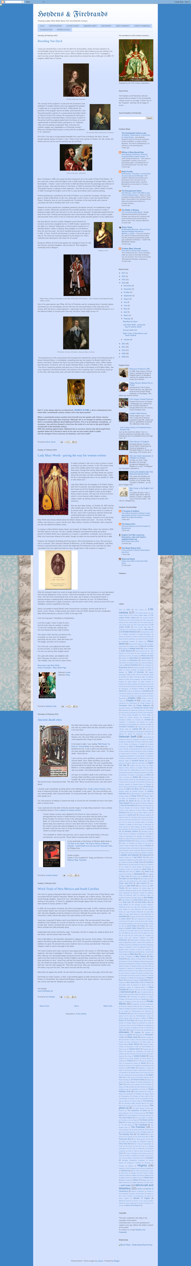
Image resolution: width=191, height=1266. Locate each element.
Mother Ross (149, 973)
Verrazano (148, 1162)
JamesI (129, 874)
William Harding (125, 1180)
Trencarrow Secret (145, 1153)
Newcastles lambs (124, 985)
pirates (135, 1008)
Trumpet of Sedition (131, 1155)
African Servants (139, 636)
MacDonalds (134, 940)
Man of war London (139, 942)
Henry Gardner (123, 827)
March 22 (150, 942)
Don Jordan (149, 742)
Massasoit (131, 963)
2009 (124, 354)
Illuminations (140, 860)
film (132, 779)
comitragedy (146, 717)
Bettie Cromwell (134, 677)
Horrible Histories (141, 850)
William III (136, 1180)
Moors (134, 973)
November (128, 289)
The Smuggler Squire (144, 1132)
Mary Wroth (141, 959)
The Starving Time (126, 1134)
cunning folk (137, 729)
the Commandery (143, 1098)
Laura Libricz (126, 919)
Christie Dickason (145, 703)
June (126, 306)
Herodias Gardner (131, 831)
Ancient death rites (50, 719)
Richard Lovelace (146, 1037)
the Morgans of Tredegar (145, 1122)
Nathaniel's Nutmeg (132, 980)
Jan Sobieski (149, 874)
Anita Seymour (140, 651)
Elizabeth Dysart (132, 758)
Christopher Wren (125, 705)
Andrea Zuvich (135, 648)
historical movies (130, 838)
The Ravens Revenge (137, 1129)
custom (148, 729)
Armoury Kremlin (146, 660)
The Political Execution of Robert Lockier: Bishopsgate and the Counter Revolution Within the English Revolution (136, 515)
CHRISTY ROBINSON (142, 26)
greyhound (122, 815)
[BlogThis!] (68, 442)
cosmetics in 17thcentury (127, 722)
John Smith (131, 886)
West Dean (124, 1173)
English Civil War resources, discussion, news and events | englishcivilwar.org (134, 537)
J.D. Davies (125, 867)
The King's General (137, 1113)
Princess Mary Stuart (144, 1020)
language (132, 916)
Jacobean (148, 867)
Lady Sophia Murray (132, 914)
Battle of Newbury (139, 670)
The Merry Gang (130, 1122)
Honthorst (143, 848)
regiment (121, 1035)
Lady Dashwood (136, 909)
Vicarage (121, 1166)
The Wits (150, 1139)
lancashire (123, 916)
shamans (121, 1068)
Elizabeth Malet (124, 760)
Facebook (82, 860)
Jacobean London (124, 869)
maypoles (122, 968)
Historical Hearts (128, 559)
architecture (133, 660)
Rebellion (131, 1030)
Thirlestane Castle (145, 1141)
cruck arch (147, 726)
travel (121, 1153)
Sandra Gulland (140, 1056)
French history (123, 786)
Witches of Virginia (141, 1198)
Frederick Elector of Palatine (142, 784)
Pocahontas (123, 1013)
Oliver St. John (133, 989)
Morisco (140, 973)
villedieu (130, 1166)
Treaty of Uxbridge (131, 1153)
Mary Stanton (131, 959)
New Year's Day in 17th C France (139, 982)
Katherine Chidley (138, 893)
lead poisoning (139, 919)
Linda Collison (144, 923)
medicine (130, 968)
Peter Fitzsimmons (147, 1004)
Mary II (151, 954)
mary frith (144, 954)
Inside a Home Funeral (96, 789)
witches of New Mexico (138, 1193)
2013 (124, 283)
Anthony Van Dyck (146, 655)
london (142, 926)
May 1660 (148, 966)
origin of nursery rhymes (144, 992)
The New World (126, 1125)
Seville (143, 1063)
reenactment (147, 1030)
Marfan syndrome (126, 944)
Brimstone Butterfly (138, 688)
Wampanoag (125, 1170)
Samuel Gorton (142, 1053)
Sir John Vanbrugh (124, 1075)
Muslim (132, 978)
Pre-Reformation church (143, 1016)
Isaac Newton (135, 864)
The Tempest (128, 1136)
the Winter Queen (139, 1139)
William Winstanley (124, 1182)
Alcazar (140, 639)
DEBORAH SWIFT (90, 26)
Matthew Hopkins (124, 966)
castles (129, 693)
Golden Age (147, 805)
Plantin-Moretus (136, 1011)
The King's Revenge (145, 1115)
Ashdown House (134, 662)
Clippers (133, 710)
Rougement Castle (133, 1046)
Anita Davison (126, 651)
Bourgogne (124, 688)
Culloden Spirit (123, 729)
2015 (124, 276)
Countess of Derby (145, 724)
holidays (148, 845)
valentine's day (138, 1158)
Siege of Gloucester (139, 1070)
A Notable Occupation (128, 634)
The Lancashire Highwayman (132, 212)
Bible (143, 677)
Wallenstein (149, 1168)
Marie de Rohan (136, 949)
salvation (121, 1053)
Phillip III (121, 1008)
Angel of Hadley (148, 648)
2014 (124, 280)
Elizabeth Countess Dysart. (136, 756)
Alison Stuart (127, 227)
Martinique (132, 952)
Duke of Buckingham (137, 746)
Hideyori (133, 834)
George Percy (136, 796)
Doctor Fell (140, 742)
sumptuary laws (124, 1089)
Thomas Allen (147, 1144)
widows (128, 1175)
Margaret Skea (123, 949)
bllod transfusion (133, 684)
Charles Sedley (146, 701)
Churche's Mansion (125, 708)
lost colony (134, 933)
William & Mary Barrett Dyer (133, 152)
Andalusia (124, 648)
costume (142, 722)
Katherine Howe (131, 895)
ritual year (145, 1039)
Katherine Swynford (125, 897)
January (127, 340)
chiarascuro (122, 703)
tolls (134, 1148)
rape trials (122, 1030)
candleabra (136, 691)
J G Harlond (149, 864)
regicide (137, 1032)
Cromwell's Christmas (127, 726)
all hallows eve (133, 646)
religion (129, 1035)
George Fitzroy (146, 793)
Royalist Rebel (134, 1049)
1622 (120, 609)
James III (121, 874)
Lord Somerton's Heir (146, 930)
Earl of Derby (125, 751)
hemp (129, 822)
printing (121, 1023)
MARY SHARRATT (122, 26)
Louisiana (148, 935)
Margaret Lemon (132, 947)
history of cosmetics (128, 843)
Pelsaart (128, 1001)
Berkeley (123, 677)
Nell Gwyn (144, 980)
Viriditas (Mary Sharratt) (131, 249)
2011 (124, 347)
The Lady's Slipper (125, 1117)
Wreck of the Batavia (133, 1205)
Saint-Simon (139, 1051)
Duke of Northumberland (133, 749)
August (127, 299)
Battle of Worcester (136, 672)
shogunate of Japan (144, 1068)
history (151, 841)
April (126, 312)
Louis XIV (127, 935)
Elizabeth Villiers (130, 763)
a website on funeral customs (70, 810)
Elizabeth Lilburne (145, 758)
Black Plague (132, 681)
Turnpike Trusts (144, 1155)
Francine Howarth (124, 784)
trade (141, 1151)
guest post (132, 815)
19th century (148, 629)
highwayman (130, 836)
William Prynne (147, 1180)
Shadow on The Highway (133, 1065)
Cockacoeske (149, 710)
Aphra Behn (133, 658)
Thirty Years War (125, 1144)
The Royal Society (129, 1132)
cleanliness (124, 710)
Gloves (140, 805)
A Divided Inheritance (129, 632)
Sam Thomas (131, 1053)
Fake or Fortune (124, 777)
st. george (136, 1084)
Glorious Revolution (128, 805)
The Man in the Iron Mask (129, 1120)
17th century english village (138, 615)
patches (143, 996)
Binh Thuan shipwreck (133, 679)
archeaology (122, 660)
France (149, 782)
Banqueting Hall (125, 667)
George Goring (123, 796)
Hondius (135, 848)
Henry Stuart (134, 829)
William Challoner (126, 1177)
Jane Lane (125, 876)
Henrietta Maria (139, 822)
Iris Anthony (124, 864)
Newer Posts (44, 1006)
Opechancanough (127, 992)
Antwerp (123, 658)
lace (129, 907)
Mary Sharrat (141, 956)
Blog (68, 675)
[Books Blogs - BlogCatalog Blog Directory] (135, 1245)
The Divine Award (135, 1101)
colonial (121, 717)
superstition (135, 1089)
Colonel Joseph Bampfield (129, 715)
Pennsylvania (135, 1004)
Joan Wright (133, 878)
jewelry (145, 876)
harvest (127, 819)
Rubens (121, 1051)
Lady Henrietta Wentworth (134, 912)
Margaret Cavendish (140, 944)
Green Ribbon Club (145, 812)
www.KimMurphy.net (45, 991)
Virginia (142, 1165)
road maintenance (133, 1042)
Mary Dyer (134, 954)
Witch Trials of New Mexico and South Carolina (68, 888)
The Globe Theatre (138, 1108)
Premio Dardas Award (126, 1018)
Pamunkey (122, 996)
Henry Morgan (135, 827)
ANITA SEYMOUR (55, 26)
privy (149, 1023)
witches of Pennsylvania (136, 1196)
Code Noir (124, 712)
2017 (124, 273)
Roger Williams (134, 1044)
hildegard (139, 836)
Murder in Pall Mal (147, 975)
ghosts (131, 801)
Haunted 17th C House (139, 819)
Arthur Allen (122, 662)
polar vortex (133, 1013)
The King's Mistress (131, 1115)
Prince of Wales (141, 1018)
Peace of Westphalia (142, 999)
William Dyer (148, 1177)
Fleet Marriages (140, 779)
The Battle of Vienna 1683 (140, 1096)
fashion (135, 777)
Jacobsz (136, 869)
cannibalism (146, 691)
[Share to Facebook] (73, 442)
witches (140, 1189)
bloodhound (144, 684)
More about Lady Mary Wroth (49, 665)
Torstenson (141, 1148)
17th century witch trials (142, 627)
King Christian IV (126, 900)
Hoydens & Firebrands (73, 14)
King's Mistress (123, 904)
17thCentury (122, 629)
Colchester (132, 712)
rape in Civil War (146, 1027)
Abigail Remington (145, 634)
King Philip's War (144, 902)
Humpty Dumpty (124, 857)
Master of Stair (140, 963)
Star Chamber (147, 1084)
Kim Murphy (148, 898)
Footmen (121, 782)
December (128, 286)
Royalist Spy (147, 1049)
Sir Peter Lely (129, 1077)
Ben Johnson (137, 674)
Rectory (139, 1030)
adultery (128, 636)
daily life (140, 731)
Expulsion (141, 775)
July (125, 302)
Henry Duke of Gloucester (143, 824)
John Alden (144, 878)
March (126, 315)
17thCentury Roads (135, 629)
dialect (144, 739)
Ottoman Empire (134, 994)
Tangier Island (149, 1094)
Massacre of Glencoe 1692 (140, 369)
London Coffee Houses (138, 413)
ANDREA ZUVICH (63, 30)
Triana (121, 1155)
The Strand (141, 1134)
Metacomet (147, 968)
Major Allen (128, 942)
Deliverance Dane (124, 739)
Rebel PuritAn (127, 172)
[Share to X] (71, 442)
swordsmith (129, 1094)
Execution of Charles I (128, 775)
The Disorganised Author (132, 191)
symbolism (139, 1094)
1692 (128, 609)
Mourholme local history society (130, 975)
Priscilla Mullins (131, 1023)
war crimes (136, 1170)
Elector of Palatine (139, 753)
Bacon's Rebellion (131, 665)
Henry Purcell (147, 827)
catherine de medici (139, 693)
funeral (121, 789)
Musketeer (124, 978)
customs (121, 731)
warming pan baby (147, 1170)
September (128, 296)
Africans (148, 636)
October (127, 292)
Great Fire (133, 812)
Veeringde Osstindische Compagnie (133, 1160)
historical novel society (144, 838)
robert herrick (146, 1042)
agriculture (132, 639)
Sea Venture (140, 1060)
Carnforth (121, 693)
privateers (142, 1023)
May (125, 309)
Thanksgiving (125, 1096)
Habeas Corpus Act (125, 817)
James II (148, 871)
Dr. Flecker (124, 744)
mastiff (149, 963)
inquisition (149, 862)
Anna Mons (130, 653)
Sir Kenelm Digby (138, 1075)
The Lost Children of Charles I (144, 1117)
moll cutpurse (149, 970)
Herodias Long (146, 831)
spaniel (128, 1084)
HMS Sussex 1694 (136, 845)
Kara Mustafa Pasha (145, 890)
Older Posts (107, 1006)
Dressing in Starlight (138, 744)
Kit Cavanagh (136, 904)
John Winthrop (133, 888)
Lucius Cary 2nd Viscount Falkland (132, 937)
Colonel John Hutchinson (145, 712)
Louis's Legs (138, 935)
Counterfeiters (132, 724)
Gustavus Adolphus (145, 815)
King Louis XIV (128, 902)
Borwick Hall (141, 686)
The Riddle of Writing (130, 210)
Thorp (120, 1146)
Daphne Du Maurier (125, 734)
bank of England (146, 665)
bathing (136, 667)
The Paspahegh (141, 1125)
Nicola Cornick (146, 985)
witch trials (126, 1185)
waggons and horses (137, 1168)
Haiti (134, 817)
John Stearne (143, 886)
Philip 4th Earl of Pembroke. (142, 1006)
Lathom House (148, 916)
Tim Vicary (128, 1146)
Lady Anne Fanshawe (140, 907)
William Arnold (149, 1175)
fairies (148, 775)
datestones (139, 734)
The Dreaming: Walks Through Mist (133, 1103)
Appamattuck (146, 658)
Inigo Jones (139, 862)
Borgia (134, 686)
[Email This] (66, 442)
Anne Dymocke (142, 653)
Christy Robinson (143, 705)
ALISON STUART (73, 26)
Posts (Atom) (81, 1014)
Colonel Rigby (146, 715)
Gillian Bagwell (124, 803)
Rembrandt (139, 1035)
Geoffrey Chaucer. (138, 791)
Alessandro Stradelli (128, 641)
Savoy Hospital (134, 1058)
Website (70, 860)
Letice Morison (148, 921)
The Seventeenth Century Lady (134, 133)
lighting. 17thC (133, 923)
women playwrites (131, 1203)
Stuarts (149, 1087)
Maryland (150, 959)
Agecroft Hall (123, 639)
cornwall (147, 719)
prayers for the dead (126, 1016)
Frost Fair (147, 786)
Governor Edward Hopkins (142, 808)
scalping (121, 1060)
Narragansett (140, 978)
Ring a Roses (136, 1039)
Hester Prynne (123, 834)
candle (128, 691)
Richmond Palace (124, 1039)
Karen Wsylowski (124, 893)
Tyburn (130, 1158)
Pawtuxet (130, 999)
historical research (125, 841)
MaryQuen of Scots (126, 961)
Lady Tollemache (146, 914)
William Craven (137, 1177)
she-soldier (131, 1068)
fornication (141, 782)
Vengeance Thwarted (134, 1162)
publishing (148, 1025)
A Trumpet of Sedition (130, 511)
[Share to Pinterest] (76, 442)
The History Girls (128, 524)
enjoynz (100, 1261)
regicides (147, 1032)
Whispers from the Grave (139, 1173)
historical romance (140, 841)
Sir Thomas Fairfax (137, 1079)
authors (143, 662)
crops (139, 726)
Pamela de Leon (146, 994)
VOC (127, 1168)
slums (120, 1082)
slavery (149, 1079)
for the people (131, 782)
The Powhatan (138, 1127)
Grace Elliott (142, 810)
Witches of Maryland (137, 1191)
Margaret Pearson (145, 947)
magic (120, 942)
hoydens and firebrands (130, 855)
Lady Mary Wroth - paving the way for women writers (72, 455)
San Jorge (128, 1056)
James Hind (129, 871)
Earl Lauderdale (148, 749)
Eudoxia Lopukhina (147, 772)
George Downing (134, 793)
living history (132, 926)
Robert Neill (122, 1044)
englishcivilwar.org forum (137, 770)
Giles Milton (147, 801)
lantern (140, 916)
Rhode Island (132, 1037)
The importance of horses (137, 1110)
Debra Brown (147, 737)
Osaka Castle (123, 994)
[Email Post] (61, 442)
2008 (124, 357)
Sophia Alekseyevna (144, 1082)
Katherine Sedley (145, 895)
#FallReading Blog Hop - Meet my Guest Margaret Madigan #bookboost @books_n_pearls (136, 231)
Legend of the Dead (135, 921)
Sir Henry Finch (146, 1072)
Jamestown (138, 874)
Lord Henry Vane (132, 930)
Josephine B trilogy (124, 890)
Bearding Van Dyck (50, 41)
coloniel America (133, 717)
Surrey (143, 1089)
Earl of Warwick (148, 751)
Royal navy (122, 1049)
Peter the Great (126, 1006)
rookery (145, 1044)
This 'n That (137, 1144)
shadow (121, 1065)
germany (122, 801)
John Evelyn (143, 881)
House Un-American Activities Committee (141, 852)
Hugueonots (146, 855)
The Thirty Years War (141, 1136)
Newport (135, 985)
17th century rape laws (140, 624)
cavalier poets (141, 696)
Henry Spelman (123, 829)
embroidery (141, 763)
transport (148, 1151)
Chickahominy (133, 703)
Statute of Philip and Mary (126, 1087)
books (68, 672)
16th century (139, 609)
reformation (124, 1032)
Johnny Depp (146, 888)
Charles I (132, 698)
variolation (149, 1158)
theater (123, 1141)
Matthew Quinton (137, 966)
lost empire (144, 933)
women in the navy (140, 1201)
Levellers (123, 923)
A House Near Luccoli (146, 632)
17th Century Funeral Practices (141, 399)
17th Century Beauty (141, 613)
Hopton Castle (128, 850)
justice (135, 890)
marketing (148, 949)
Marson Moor (123, 952)
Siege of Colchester (125, 1070)
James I (138, 871)
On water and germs (147, 989)
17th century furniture (133, 620)
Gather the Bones (132, 789)
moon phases (125, 973)
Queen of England (132, 1027)
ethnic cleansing (134, 772)
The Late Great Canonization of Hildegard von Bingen (141, 457)
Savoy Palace (146, 1058)
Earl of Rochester (136, 751)
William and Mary (138, 1175)
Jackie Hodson (136, 867)
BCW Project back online (130, 541)
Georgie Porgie (145, 798)
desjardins (136, 739)
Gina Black (136, 803)
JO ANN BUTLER (46, 30)
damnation (148, 731)
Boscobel (150, 686)
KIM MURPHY (106, 26)
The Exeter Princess (140, 1106)
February (127, 319)
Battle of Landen (124, 670)
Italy (142, 864)
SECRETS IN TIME (81, 410)
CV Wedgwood (130, 731)
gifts (138, 801)
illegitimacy (130, 860)
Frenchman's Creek (136, 786)
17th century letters (131, 622)
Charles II (131, 700)
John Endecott (131, 881)
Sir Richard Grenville (143, 1077)
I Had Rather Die (139, 857)
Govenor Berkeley (124, 808)
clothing (140, 710)
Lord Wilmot (124, 933)
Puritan (121, 1027)
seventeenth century (131, 1063)
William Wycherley (138, 1182)
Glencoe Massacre (147, 803)
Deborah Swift (127, 736)
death (149, 734)
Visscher (121, 1168)
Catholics (131, 696)
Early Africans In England (139, 442)
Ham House (142, 817)
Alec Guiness (149, 639)
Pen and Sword (139, 1001)
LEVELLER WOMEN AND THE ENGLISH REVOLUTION (141, 473)
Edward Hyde (125, 753)
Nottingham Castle (125, 987)
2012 (124, 344)
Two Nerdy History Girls (131, 548)
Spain (121, 1084)
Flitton (149, 779)
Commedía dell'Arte (125, 719)
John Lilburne (141, 883)
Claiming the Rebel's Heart (143, 708)
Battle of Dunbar (146, 667)
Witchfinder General (125, 1201)
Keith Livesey (137, 897)
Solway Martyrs (130, 1082)
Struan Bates (141, 1087)
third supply (132, 1141)
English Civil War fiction (138, 765)
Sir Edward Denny (134, 1072)
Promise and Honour (125, 1025)
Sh (150, 1063)
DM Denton (131, 742)
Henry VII (144, 829)
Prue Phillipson (138, 1025)
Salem (149, 1051)
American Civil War (146, 646)
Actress (121, 636)
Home (42, 26)
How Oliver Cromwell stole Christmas (135, 251)
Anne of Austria (133, 655)
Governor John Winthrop (127, 810)
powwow (148, 1013)
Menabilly (138, 968)
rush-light (130, 1051)
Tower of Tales (132, 1151)
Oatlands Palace (139, 987)
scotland (130, 1060)
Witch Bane (149, 1182)
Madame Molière (146, 940)
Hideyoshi (142, 834)
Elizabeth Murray (138, 760)
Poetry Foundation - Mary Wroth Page (52, 668)
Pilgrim (128, 1008)
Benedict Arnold (148, 674)
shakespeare (147, 1065)
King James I (138, 900)
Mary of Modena (126, 956)
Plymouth (148, 1011)
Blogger (116, 1261)
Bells (129, 674)
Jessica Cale (136, 876)
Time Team (138, 1146)
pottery (142, 1013)
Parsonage (133, 996)
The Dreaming (148, 1101)
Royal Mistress (146, 1046)
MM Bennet (122, 970)
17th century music (145, 622)
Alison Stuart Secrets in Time (138, 644)
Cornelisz (138, 719)
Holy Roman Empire (125, 848)
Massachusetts (139, 961)
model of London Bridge (135, 970)
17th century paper (125, 624)
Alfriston (141, 641)
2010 (124, 350)
